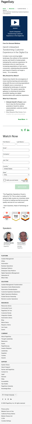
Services (3, 376)
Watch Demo (5, 322)
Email (5, 148)
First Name (6, 142)
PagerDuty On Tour (6, 310)
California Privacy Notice (8, 413)
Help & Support (5, 367)
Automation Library (6, 317)
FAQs (2, 379)
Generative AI (5, 275)
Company (6, 154)
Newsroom (4, 341)
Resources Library (6, 306)
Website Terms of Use (7, 411)
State (5, 172)
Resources (11, 8)
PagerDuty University (7, 386)
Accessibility (4, 381)
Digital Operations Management (10, 273)
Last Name (20, 142)
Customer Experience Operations (10, 292)
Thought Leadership (7, 339)
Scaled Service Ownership (8, 296)
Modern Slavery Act (6, 416)
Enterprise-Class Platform (8, 270)
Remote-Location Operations (9, 299)
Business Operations (7, 266)
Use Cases (4, 327)
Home (4, 8)
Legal (2, 374)
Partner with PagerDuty (7, 369)
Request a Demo (6, 325)
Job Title (6, 160)
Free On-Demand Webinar (11, 43)
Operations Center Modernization (10, 287)
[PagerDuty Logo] (7, 2)
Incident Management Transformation (11, 284)
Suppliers (4, 353)
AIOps (3, 261)
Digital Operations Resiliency (9, 294)
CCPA (3, 418)
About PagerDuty (6, 336)
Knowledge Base (6, 388)
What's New (4, 278)
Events (3, 329)
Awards (3, 358)
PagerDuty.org (5, 346)
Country (6, 166)
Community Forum (6, 308)
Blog (2, 320)
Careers (3, 355)
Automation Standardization (9, 289)
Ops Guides (4, 384)
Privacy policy (5, 409)
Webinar (15, 28)
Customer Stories (6, 313)
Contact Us (4, 372)
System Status (5, 365)
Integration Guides (6, 315)
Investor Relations (6, 348)
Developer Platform (6, 268)
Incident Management (7, 259)
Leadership (4, 351)
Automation (4, 263)
